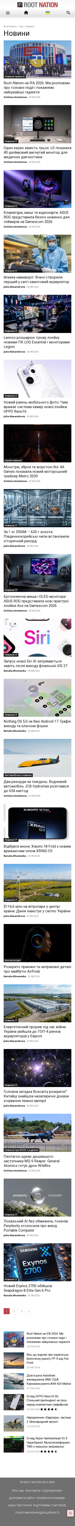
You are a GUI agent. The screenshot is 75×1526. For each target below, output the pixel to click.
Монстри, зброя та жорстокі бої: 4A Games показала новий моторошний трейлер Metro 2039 (35, 471)
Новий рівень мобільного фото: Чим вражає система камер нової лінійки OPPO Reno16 (36, 407)
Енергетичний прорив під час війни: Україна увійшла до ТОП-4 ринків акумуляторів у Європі (35, 1031)
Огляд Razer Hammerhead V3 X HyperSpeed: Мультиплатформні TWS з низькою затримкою (48, 1442)
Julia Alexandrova (14, 286)
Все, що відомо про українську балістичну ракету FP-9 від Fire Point (48, 1359)
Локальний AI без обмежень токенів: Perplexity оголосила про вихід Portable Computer (36, 1225)
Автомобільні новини (18, 775)
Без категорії (13, 960)
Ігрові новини (13, 460)
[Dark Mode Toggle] (70, 1513)
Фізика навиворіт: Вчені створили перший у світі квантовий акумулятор (36, 279)
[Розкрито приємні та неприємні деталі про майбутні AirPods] (37, 943)
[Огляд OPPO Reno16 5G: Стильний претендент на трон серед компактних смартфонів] (14, 1402)
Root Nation (10, 26)
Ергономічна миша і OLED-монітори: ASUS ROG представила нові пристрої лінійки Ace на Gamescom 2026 (36, 601)
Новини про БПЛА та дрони (21, 1150)
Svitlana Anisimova (15, 97)
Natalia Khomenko (15, 670)
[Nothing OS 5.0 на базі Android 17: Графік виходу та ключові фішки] (37, 698)
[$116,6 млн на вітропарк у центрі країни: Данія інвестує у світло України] (37, 883)
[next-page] (29, 1311)
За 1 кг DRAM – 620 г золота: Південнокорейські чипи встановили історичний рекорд (36, 536)
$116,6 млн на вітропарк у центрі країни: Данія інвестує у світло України (37, 908)
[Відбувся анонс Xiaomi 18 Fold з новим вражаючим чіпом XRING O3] (37, 823)
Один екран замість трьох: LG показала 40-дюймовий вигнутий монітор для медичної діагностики (37, 152)
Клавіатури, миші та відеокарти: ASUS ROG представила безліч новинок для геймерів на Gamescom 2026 (37, 217)
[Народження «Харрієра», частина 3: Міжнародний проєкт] (14, 1423)
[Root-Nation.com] (37, 4)
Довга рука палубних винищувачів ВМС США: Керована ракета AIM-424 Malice (49, 1379)
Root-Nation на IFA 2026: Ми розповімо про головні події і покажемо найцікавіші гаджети (37, 87)
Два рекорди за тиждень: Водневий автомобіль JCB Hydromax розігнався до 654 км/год (36, 786)
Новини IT (11, 141)
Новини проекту (15, 76)
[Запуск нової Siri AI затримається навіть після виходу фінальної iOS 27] (37, 638)
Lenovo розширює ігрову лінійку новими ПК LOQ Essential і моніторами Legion (37, 342)
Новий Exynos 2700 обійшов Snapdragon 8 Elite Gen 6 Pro (28, 1288)
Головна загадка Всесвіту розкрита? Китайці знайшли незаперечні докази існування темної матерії (36, 1096)
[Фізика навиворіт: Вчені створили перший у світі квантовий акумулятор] (37, 254)
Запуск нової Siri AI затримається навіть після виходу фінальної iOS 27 (35, 663)
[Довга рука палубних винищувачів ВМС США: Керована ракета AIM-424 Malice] (14, 1381)
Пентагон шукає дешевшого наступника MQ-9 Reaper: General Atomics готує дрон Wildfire (32, 1161)
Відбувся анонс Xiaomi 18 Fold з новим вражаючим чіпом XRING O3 (37, 848)
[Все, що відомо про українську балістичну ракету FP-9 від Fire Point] (14, 1360)
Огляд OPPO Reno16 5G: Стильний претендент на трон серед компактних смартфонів (47, 1400)
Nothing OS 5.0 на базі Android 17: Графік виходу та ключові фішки (37, 723)
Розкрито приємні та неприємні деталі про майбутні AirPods (37, 969)
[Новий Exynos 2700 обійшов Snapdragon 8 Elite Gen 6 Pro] (37, 1262)
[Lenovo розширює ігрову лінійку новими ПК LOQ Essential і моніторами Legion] (37, 314)
